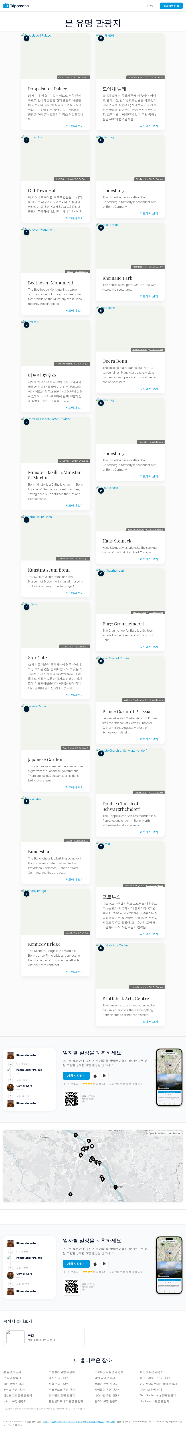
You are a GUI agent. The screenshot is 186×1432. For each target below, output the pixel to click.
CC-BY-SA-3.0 (81, 363)
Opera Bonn (114, 361)
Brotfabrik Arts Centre (125, 998)
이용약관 (55, 1421)
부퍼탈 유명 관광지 (15, 1389)
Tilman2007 (67, 646)
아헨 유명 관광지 (104, 1378)
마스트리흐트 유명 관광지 (155, 1378)
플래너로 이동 (171, 5)
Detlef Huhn (141, 792)
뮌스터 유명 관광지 (106, 1401)
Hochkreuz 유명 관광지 (154, 1401)
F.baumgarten (139, 612)
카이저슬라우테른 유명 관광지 (158, 1383)
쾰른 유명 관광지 (13, 1383)
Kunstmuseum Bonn (49, 570)
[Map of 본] (93, 1166)
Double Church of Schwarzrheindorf (121, 806)
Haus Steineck (116, 540)
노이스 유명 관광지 (15, 1401)
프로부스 (111, 896)
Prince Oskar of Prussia (126, 711)
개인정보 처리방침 (95, 1421)
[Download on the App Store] (95, 1076)
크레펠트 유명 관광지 (62, 1395)
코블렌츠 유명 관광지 (62, 1372)
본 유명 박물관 (12, 1372)
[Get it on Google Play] (105, 1076)
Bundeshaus (40, 851)
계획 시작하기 (76, 1075)
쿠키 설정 (110, 1421)
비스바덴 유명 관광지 (107, 1395)
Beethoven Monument (50, 282)
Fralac (70, 271)
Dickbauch (141, 179)
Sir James (64, 461)
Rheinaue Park (117, 278)
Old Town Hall (42, 190)
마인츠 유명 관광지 (151, 1372)
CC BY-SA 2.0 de (80, 461)
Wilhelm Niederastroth (135, 700)
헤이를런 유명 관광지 (107, 1389)
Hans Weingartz (64, 363)
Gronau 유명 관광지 (152, 1389)
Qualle (69, 840)
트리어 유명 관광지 (106, 1383)
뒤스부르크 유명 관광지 (63, 1389)
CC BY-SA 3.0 (81, 179)
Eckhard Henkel (136, 529)
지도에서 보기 (74, 126)
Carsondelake (65, 77)
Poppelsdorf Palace (47, 88)
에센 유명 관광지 (59, 1378)
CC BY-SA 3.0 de (154, 529)
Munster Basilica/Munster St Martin (54, 474)
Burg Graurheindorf (123, 623)
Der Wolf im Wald (64, 179)
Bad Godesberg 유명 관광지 (158, 1395)
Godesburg (113, 190)
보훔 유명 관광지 (59, 1383)
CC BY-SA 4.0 (81, 646)
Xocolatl (142, 442)
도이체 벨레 (114, 88)
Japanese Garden (45, 759)
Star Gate (37, 657)
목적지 (46, 1421)
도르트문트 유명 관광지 (108, 1372)
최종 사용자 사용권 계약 (73, 1421)
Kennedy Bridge (44, 944)
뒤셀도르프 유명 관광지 (17, 1395)
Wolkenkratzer (65, 558)
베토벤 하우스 (42, 375)
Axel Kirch (68, 748)
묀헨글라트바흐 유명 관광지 (66, 1401)
